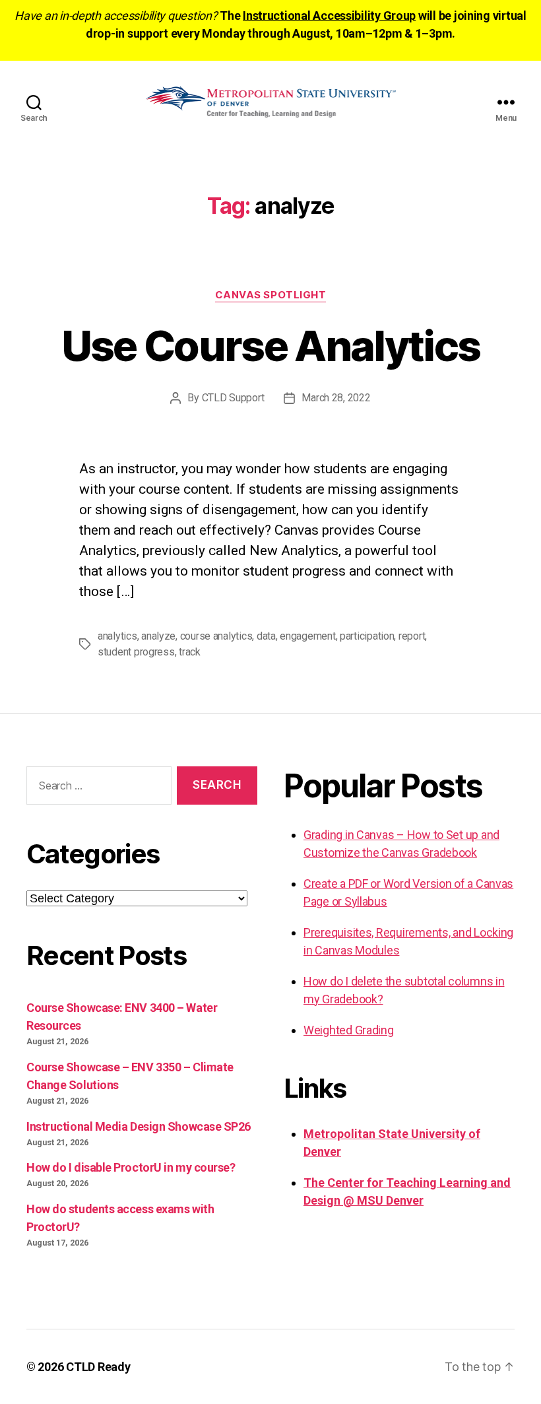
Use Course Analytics (270, 345)
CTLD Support (233, 397)
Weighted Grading (348, 1030)
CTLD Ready (98, 1367)
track (190, 652)
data (266, 636)
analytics (117, 636)
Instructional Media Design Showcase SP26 (138, 1126)
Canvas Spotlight (271, 295)
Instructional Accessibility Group (329, 15)
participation (367, 636)
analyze (158, 636)
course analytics (216, 636)
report (411, 636)
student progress (136, 652)
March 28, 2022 (336, 397)
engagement (307, 636)
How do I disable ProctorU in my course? (130, 1167)
